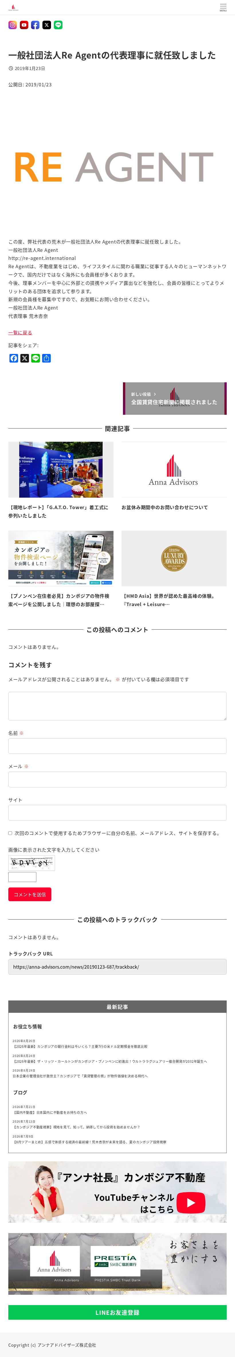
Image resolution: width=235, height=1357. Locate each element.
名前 (16, 732)
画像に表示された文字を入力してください (54, 849)
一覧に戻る (20, 332)
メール (18, 766)
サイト (15, 799)
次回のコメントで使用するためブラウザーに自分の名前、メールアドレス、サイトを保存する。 (118, 833)
